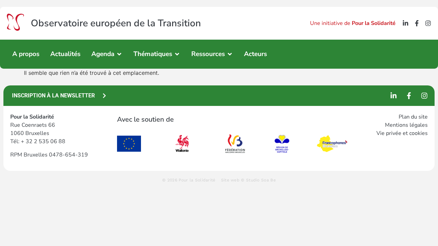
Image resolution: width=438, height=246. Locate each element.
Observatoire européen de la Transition (116, 23)
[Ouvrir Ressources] (230, 54)
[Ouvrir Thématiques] (177, 54)
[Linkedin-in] (405, 23)
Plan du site (413, 117)
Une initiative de (353, 23)
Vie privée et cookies (402, 133)
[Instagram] (428, 23)
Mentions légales (406, 125)
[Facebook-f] (417, 23)
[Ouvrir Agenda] (119, 54)
